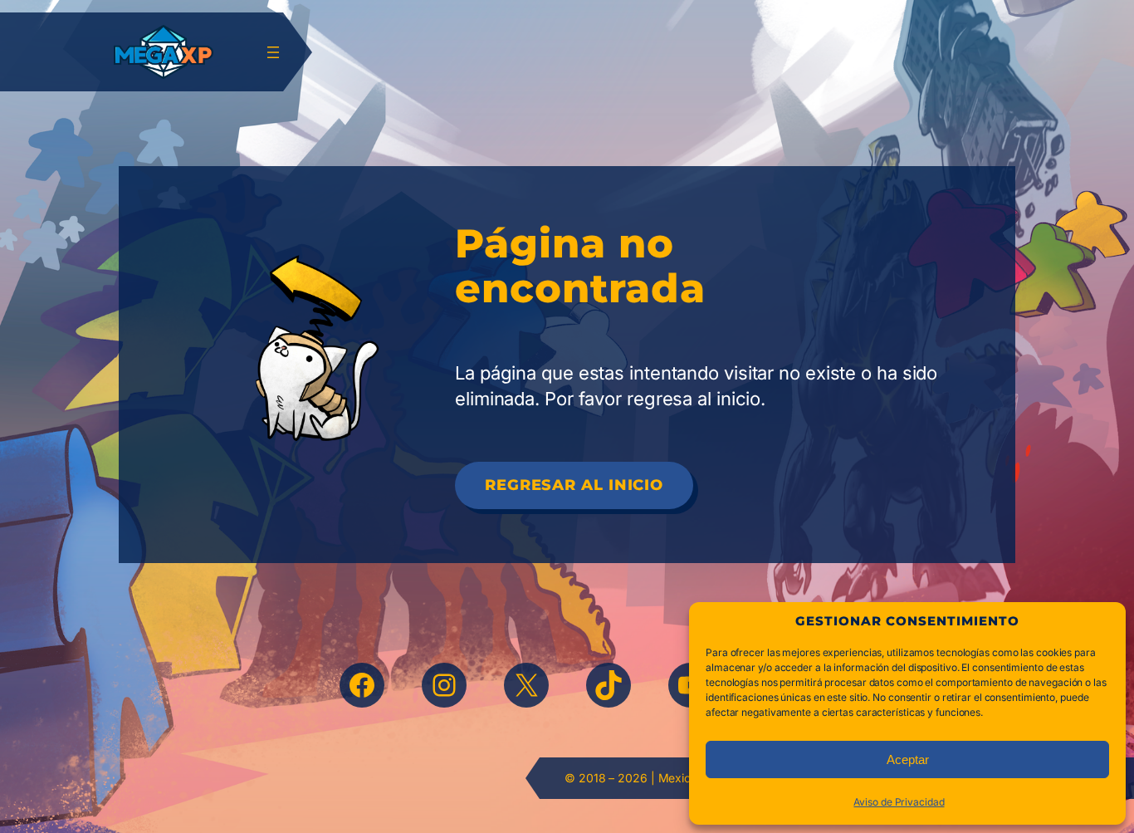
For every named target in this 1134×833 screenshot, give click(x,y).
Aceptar (908, 759)
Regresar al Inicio (574, 485)
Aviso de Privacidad (898, 802)
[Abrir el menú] (273, 52)
